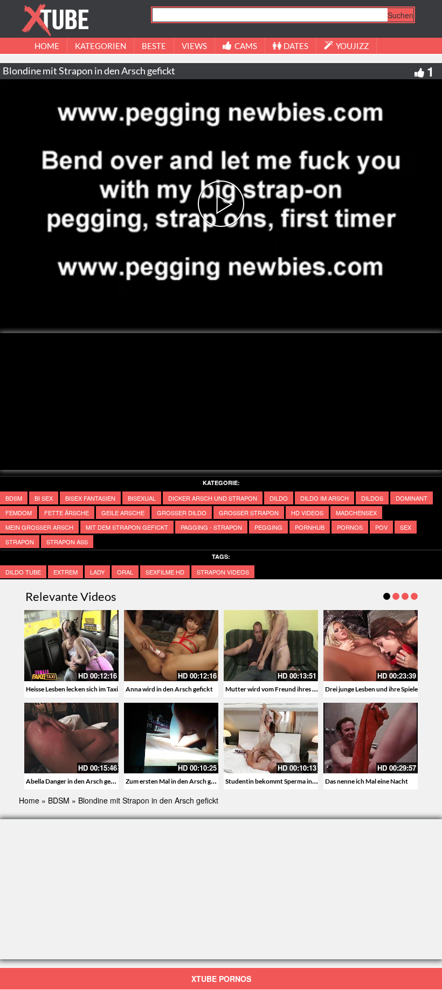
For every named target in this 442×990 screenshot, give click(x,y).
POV (381, 527)
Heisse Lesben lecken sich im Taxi (72, 689)
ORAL (125, 571)
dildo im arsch (324, 498)
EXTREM (65, 571)
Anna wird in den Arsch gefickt (169, 689)
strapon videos (223, 571)
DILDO (279, 498)
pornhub (309, 527)
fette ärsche (66, 512)
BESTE (154, 46)
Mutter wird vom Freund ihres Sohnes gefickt (289, 689)
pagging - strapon (211, 527)
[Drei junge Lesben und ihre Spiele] (370, 645)
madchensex (356, 512)
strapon (19, 541)
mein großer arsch (39, 527)
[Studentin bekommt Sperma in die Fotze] (271, 738)
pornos (350, 527)
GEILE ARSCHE (122, 512)
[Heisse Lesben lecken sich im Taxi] (71, 645)
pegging (268, 527)
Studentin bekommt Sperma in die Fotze (282, 781)
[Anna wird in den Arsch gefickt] (171, 645)
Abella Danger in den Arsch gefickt (75, 781)
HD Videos (307, 512)
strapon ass (67, 541)
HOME (46, 46)
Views (194, 46)
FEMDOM (18, 512)
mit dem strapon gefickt (127, 527)
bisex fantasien (90, 498)
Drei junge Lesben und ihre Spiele (371, 689)
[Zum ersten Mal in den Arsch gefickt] (171, 738)
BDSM (13, 498)
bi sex (43, 498)
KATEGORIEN (100, 46)
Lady (97, 571)
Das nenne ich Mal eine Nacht (366, 781)
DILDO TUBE (23, 571)
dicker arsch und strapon (212, 498)
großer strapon (249, 512)
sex (405, 527)
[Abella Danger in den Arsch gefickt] (71, 738)
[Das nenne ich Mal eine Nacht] (370, 738)
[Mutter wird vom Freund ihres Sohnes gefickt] (271, 645)
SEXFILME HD (165, 571)
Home (29, 800)
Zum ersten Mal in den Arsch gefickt (176, 781)
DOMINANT (411, 498)
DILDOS (372, 498)
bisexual (142, 498)
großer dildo (181, 512)
